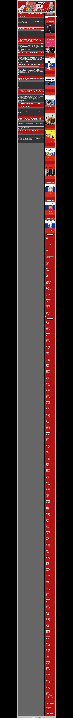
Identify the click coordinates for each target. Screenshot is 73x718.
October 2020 (48, 402)
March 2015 (47, 482)
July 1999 (47, 676)
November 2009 (48, 558)
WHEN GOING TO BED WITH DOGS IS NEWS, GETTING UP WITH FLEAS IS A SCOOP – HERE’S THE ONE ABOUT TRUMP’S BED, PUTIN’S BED (30, 105)
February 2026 (48, 327)
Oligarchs (47, 294)
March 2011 (47, 539)
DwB (46, 274)
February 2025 (48, 341)
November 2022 (48, 373)
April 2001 (47, 667)
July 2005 (47, 612)
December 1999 (48, 674)
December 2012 (48, 514)
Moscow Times (48, 289)
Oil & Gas (47, 293)
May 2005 (47, 613)
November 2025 (48, 330)
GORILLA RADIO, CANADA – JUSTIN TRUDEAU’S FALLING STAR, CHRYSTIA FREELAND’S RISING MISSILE (30, 65)
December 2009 (48, 557)
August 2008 (47, 576)
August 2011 (47, 533)
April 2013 (47, 509)
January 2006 (48, 608)
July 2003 (47, 638)
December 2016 (48, 457)
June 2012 (47, 521)
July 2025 (47, 335)
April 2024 (47, 353)
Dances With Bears (39, 717)
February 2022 (48, 384)
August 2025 (47, 334)
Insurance (47, 282)
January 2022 (48, 385)
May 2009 (47, 565)
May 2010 (47, 551)
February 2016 (48, 469)
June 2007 (47, 593)
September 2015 (48, 475)
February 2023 (48, 370)
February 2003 (48, 644)
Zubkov (47, 314)
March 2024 (47, 354)
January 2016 (48, 470)
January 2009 (48, 570)
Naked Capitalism (48, 709)
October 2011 (48, 531)
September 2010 (48, 546)
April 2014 (47, 495)
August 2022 (47, 377)
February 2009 (48, 569)
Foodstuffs (47, 277)
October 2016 (48, 459)
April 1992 (47, 692)
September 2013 (48, 503)
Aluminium (47, 258)
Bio (46, 236)
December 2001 (48, 661)
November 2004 (48, 620)
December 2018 (48, 428)
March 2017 (47, 453)
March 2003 (47, 643)
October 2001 (48, 663)
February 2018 (48, 440)
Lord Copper (47, 708)
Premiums (47, 245)
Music (47, 251)
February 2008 (48, 583)
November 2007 (48, 587)
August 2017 (47, 447)
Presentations (48, 239)
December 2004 (48, 619)
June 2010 (47, 550)
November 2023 (48, 359)
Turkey (47, 308)
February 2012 (48, 526)
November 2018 (48, 429)
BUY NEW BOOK (50, 21)
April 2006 (47, 605)
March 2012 (47, 525)
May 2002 (47, 655)
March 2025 (47, 340)
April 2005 (47, 614)
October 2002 (48, 649)
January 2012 (48, 527)
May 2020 (47, 408)
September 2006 (48, 599)
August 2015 (47, 476)
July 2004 (47, 624)
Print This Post (42, 30)
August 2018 (47, 433)
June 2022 (47, 379)
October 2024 (48, 346)
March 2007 (47, 596)
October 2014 (48, 488)
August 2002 (47, 651)
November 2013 (48, 501)
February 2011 (48, 540)
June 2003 (47, 639)
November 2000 (48, 670)
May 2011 (47, 537)
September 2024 (48, 347)
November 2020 (48, 401)
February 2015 (48, 483)
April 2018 (47, 438)
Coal (46, 268)
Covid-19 (47, 269)
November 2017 (48, 444)
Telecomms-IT (48, 305)
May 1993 (47, 687)
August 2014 (47, 490)
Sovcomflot (47, 302)
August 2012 (47, 519)
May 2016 (47, 465)
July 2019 (47, 420)
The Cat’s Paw (48, 249)
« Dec (46, 701)
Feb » (48, 701)
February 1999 (48, 681)
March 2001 (47, 668)
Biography (47, 262)
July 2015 (47, 477)
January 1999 (48, 682)
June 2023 (47, 365)
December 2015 (48, 471)
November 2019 (48, 415)
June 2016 (47, 464)
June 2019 (47, 421)
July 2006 (47, 601)
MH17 (47, 287)
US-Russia (47, 312)
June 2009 (47, 564)
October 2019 (48, 416)
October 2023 (48, 360)
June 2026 (47, 322)
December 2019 (48, 414)
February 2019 (48, 426)
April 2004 (47, 627)
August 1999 (47, 675)
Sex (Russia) (47, 300)
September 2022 (48, 376)
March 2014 (47, 496)
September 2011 (48, 532)
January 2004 (48, 631)
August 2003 (47, 637)
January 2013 (48, 513)
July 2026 (47, 321)
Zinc (46, 313)
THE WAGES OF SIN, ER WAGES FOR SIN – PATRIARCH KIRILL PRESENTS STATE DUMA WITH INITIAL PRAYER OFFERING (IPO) (30, 15)
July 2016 (47, 463)
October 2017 (48, 445)
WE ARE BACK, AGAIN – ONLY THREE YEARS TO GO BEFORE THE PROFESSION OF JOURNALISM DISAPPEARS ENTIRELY (30, 132)
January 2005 (48, 618)
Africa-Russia (48, 257)
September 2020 (48, 403)
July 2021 (47, 391)
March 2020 (47, 410)
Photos (47, 243)
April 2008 (47, 581)
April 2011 (47, 538)
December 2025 (48, 329)
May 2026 (47, 323)
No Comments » (20, 50)
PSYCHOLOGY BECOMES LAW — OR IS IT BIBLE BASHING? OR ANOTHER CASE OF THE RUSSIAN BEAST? (31, 27)
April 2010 (47, 552)
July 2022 (47, 378)
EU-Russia (47, 275)
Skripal (47, 301)
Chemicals (47, 264)
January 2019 (48, 427)
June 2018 (47, 435)
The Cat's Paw (48, 306)
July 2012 (47, 520)
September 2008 (48, 575)
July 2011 (47, 534)
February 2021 (48, 397)
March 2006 (47, 606)
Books (47, 237)
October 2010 (48, 545)
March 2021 (47, 396)
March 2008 (47, 582)
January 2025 (48, 342)
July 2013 (47, 506)
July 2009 (47, 563)
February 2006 (48, 607)
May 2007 (47, 594)
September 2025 (48, 333)
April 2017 (47, 452)
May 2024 (47, 352)
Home (50, 13)
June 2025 (47, 336)
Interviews (47, 238)
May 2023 (47, 366)
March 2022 (47, 383)
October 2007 (48, 588)
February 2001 (48, 669)
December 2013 (48, 500)
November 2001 (48, 662)
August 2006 (47, 600)
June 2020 (47, 407)
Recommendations (48, 244)
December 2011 (48, 528)
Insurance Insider (48, 707)
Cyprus (47, 271)
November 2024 (48, 345)
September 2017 (48, 446)
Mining (47, 288)
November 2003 (48, 633)
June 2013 (47, 507)
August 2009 (47, 562)
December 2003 (48, 632)
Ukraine (47, 311)
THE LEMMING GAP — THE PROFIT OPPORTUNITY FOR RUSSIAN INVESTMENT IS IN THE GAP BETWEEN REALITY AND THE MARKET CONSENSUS (31, 92)
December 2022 (48, 372)
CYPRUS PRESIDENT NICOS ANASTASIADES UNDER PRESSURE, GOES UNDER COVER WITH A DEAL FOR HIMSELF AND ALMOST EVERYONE (29, 40)
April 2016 (47, 466)
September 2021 (48, 390)
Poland (47, 295)
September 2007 (48, 589)
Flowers (47, 250)
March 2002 (47, 657)
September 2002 (48, 650)
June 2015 (47, 478)
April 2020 (47, 409)
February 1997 (48, 686)
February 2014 (48, 497)
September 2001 (48, 664)
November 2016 (48, 458)
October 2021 (48, 389)
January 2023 (48, 371)
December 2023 (48, 358)
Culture (47, 270)
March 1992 (47, 693)
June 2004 (47, 625)
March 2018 (47, 439)
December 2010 (48, 543)
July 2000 (47, 673)
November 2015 (48, 472)
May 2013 (47, 508)
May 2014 (47, 494)
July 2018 (47, 434)
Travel (47, 307)
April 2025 (47, 339)
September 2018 (48, 432)
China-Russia (48, 265)
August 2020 (47, 404)
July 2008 (47, 577)
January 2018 (48, 441)
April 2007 (47, 595)
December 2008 (48, 571)
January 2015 (48, 484)
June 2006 (47, 602)
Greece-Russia (48, 281)
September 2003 (48, 636)
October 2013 (48, 502)
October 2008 (48, 574)
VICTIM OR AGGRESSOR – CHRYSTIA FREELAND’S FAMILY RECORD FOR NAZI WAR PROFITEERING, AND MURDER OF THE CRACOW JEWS (31, 78)
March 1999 (47, 680)
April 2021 (47, 395)
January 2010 (48, 556)
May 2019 (47, 422)
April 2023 (47, 367)
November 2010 (48, 544)
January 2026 (48, 328)
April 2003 (47, 642)
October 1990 (48, 694)
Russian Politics (48, 299)
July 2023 (47, 364)
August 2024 (47, 348)
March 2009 (47, 568)
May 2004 (47, 626)
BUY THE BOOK (50, 39)
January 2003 (48, 645)
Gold (46, 280)
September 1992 (48, 688)
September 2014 (48, 489)
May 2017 (47, 451)
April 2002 (47, 656)
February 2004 (48, 630)
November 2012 (48, 515)
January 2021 (48, 398)
